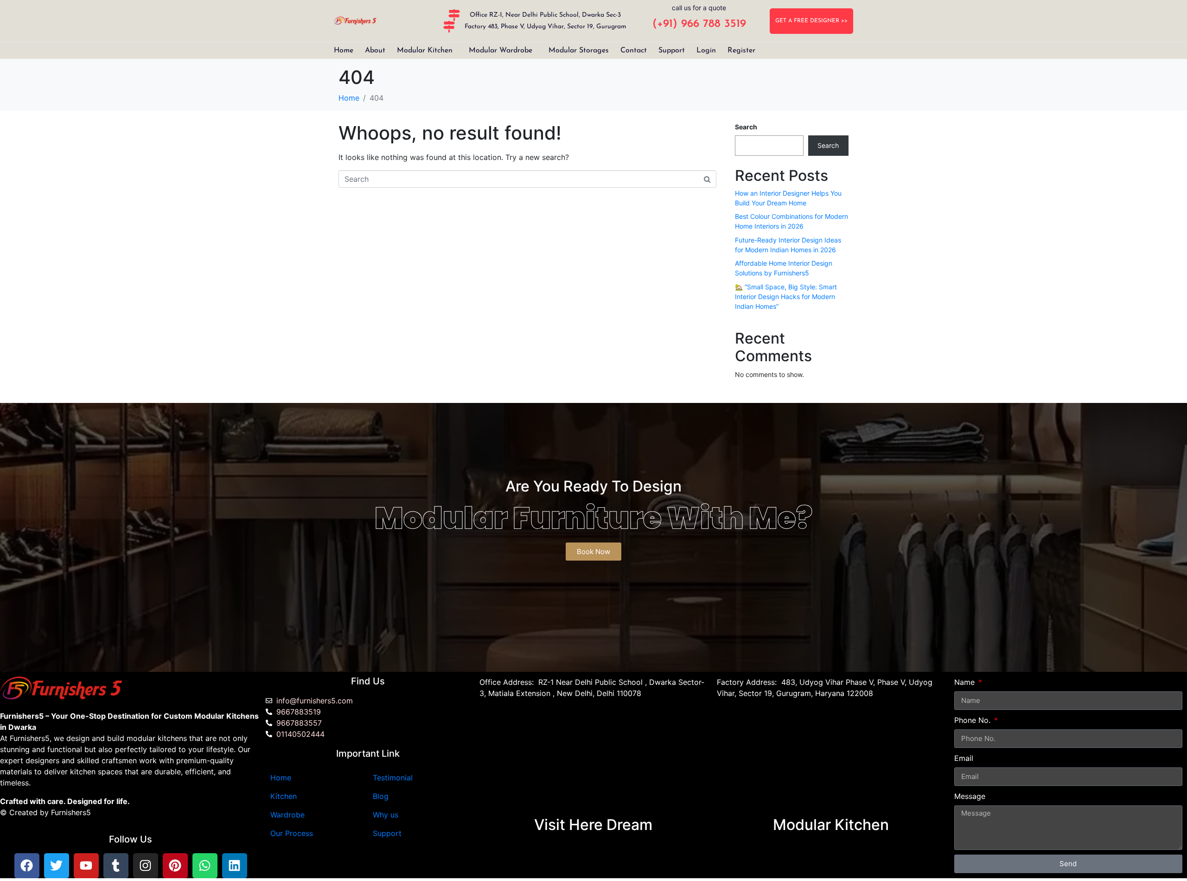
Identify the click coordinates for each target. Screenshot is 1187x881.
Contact (633, 50)
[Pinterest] (175, 865)
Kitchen (283, 796)
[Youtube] (86, 865)
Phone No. (973, 720)
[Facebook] (26, 865)
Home (343, 50)
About (375, 50)
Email (963, 758)
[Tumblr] (115, 865)
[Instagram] (145, 865)
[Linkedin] (234, 865)
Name (965, 682)
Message (969, 796)
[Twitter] (56, 865)
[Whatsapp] (204, 865)
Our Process (291, 833)
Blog (381, 796)
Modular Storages (579, 50)
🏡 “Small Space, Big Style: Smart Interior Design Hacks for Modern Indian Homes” (786, 296)
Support (671, 50)
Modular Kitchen (425, 50)
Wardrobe (287, 814)
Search (746, 127)
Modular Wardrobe (500, 50)
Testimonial (393, 777)
